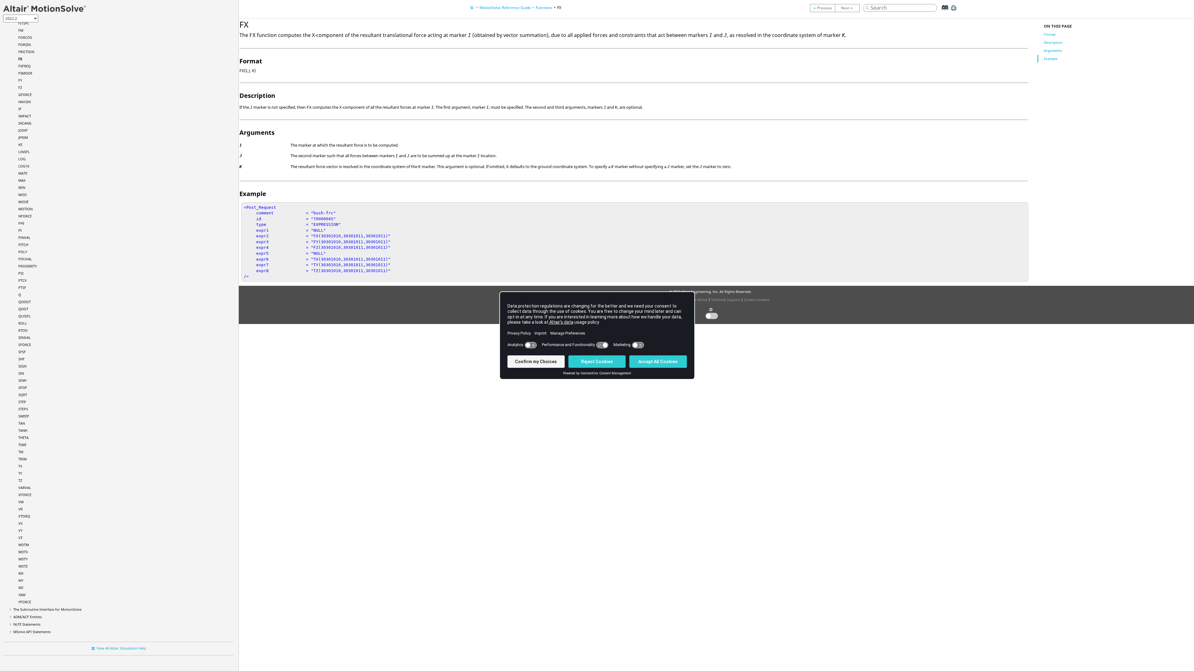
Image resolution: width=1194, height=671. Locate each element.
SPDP (22, 387)
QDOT (23, 309)
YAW (21, 594)
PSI (21, 273)
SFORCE (24, 344)
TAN (21, 423)
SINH (22, 380)
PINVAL (24, 237)
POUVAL (25, 259)
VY (20, 530)
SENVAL (24, 337)
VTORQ (24, 516)
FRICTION (26, 51)
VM (21, 502)
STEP (22, 401)
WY (20, 580)
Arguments (1053, 50)
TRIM (22, 459)
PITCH (23, 244)
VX (20, 523)
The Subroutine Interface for (47, 609)
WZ (20, 587)
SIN (21, 373)
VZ (20, 537)
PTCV (22, 280)
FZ (20, 87)
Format (1050, 34)
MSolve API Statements (32, 631)
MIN (21, 187)
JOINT (23, 130)
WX (20, 573)
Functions (544, 7)
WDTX (23, 552)
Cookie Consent (757, 299)
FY (20, 80)
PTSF (22, 287)
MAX (21, 180)
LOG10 (23, 166)
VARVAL (24, 487)
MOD (22, 194)
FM (20, 30)
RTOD (23, 330)
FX (20, 59)
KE (20, 144)
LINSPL (24, 151)
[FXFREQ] (849, 8)
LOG (21, 159)
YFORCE (24, 602)
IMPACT (24, 116)
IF (19, 109)
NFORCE (25, 216)
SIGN (22, 366)
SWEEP (23, 416)
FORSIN (24, 44)
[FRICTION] (822, 8)
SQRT (22, 394)
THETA (23, 437)
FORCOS (25, 37)
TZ (20, 480)
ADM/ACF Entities (27, 616)
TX (20, 466)
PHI (21, 223)
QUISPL (24, 316)
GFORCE (25, 94)
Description (1053, 42)
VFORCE (24, 494)
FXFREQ (24, 66)
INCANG (24, 123)
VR (20, 509)
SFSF (22, 351)
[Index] (943, 12)
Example (1050, 58)
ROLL (22, 323)
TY (20, 473)
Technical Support (725, 299)
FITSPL (23, 23)
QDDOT (24, 301)
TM (20, 452)
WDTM (23, 544)
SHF (21, 359)
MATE (22, 173)
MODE (23, 201)
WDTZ (23, 566)
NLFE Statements (26, 624)
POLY (22, 251)
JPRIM (23, 137)
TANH (22, 430)
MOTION (25, 209)
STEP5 (23, 409)
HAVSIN (24, 101)
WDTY (23, 559)
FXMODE (25, 73)
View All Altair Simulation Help (121, 648)
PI (20, 230)
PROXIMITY (27, 266)
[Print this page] (953, 10)
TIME (22, 444)
